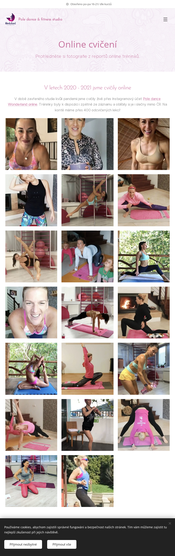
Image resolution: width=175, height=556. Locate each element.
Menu (165, 19)
